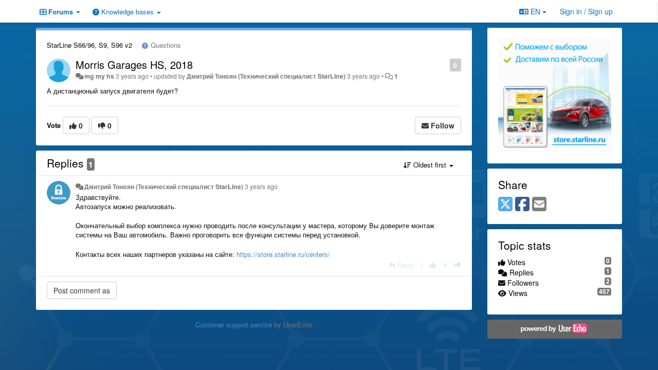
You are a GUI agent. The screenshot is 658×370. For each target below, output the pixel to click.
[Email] (539, 204)
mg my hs (99, 76)
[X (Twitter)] (505, 204)
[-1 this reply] (457, 265)
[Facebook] (522, 204)
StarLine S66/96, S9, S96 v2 (89, 45)
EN (535, 11)
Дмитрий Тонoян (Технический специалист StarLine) (266, 76)
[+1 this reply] (432, 265)
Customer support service (233, 324)
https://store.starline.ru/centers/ (283, 254)
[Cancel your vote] (445, 265)
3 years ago (261, 186)
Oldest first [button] (429, 165)
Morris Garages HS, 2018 (134, 64)
